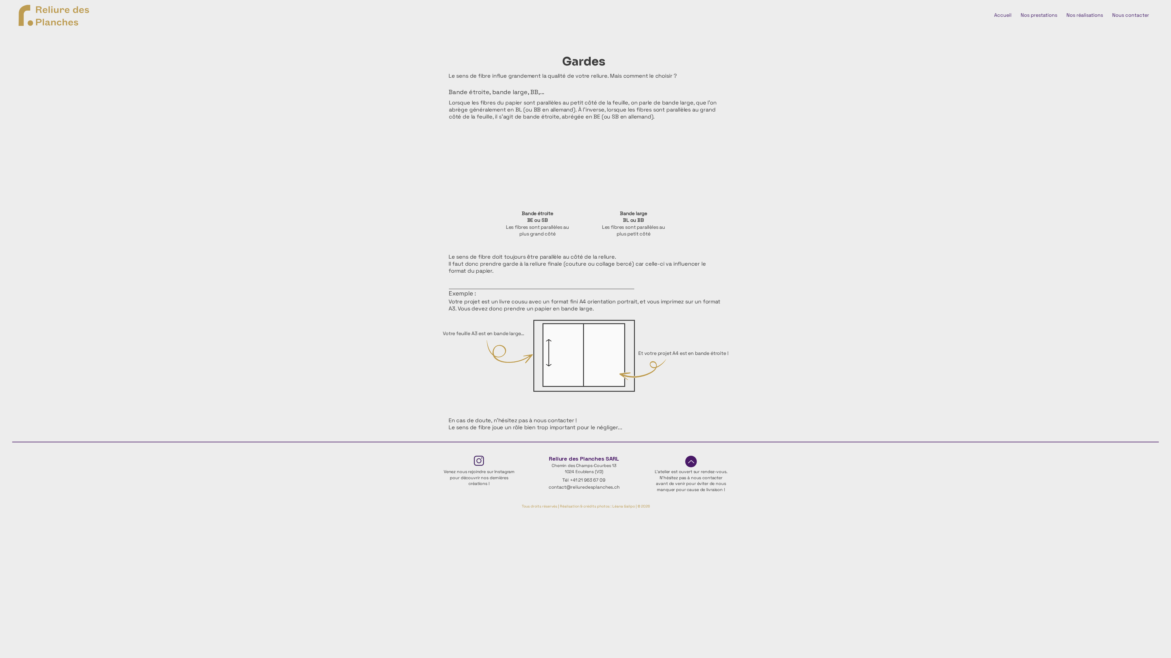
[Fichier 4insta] (479, 461)
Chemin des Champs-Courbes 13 (584, 465)
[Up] (691, 461)
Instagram (504, 471)
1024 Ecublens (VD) (584, 471)
